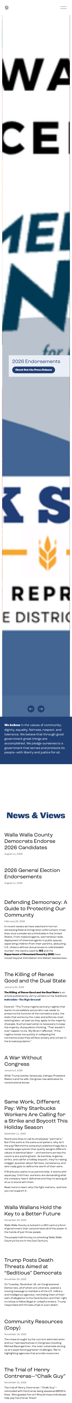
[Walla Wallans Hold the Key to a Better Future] (36, 1200)
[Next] (41, 709)
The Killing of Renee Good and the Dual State (35, 977)
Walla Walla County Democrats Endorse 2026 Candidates (30, 841)
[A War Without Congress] (36, 1050)
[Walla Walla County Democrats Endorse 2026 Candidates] (36, 826)
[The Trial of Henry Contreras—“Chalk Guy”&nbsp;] (36, 1362)
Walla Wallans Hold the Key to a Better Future (33, 1210)
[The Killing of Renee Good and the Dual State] (36, 967)
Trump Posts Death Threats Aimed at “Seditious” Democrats (33, 1266)
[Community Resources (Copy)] (36, 1314)
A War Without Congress (23, 1060)
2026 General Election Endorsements (32, 873)
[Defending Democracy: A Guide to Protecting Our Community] (36, 893)
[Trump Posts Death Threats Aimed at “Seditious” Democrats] (36, 1251)
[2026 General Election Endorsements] (36, 863)
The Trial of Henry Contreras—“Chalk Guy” (35, 1372)
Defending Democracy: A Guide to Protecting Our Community (35, 908)
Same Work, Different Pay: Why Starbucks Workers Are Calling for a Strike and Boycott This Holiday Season (36, 1114)
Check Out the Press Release (33, 369)
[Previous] (31, 709)
